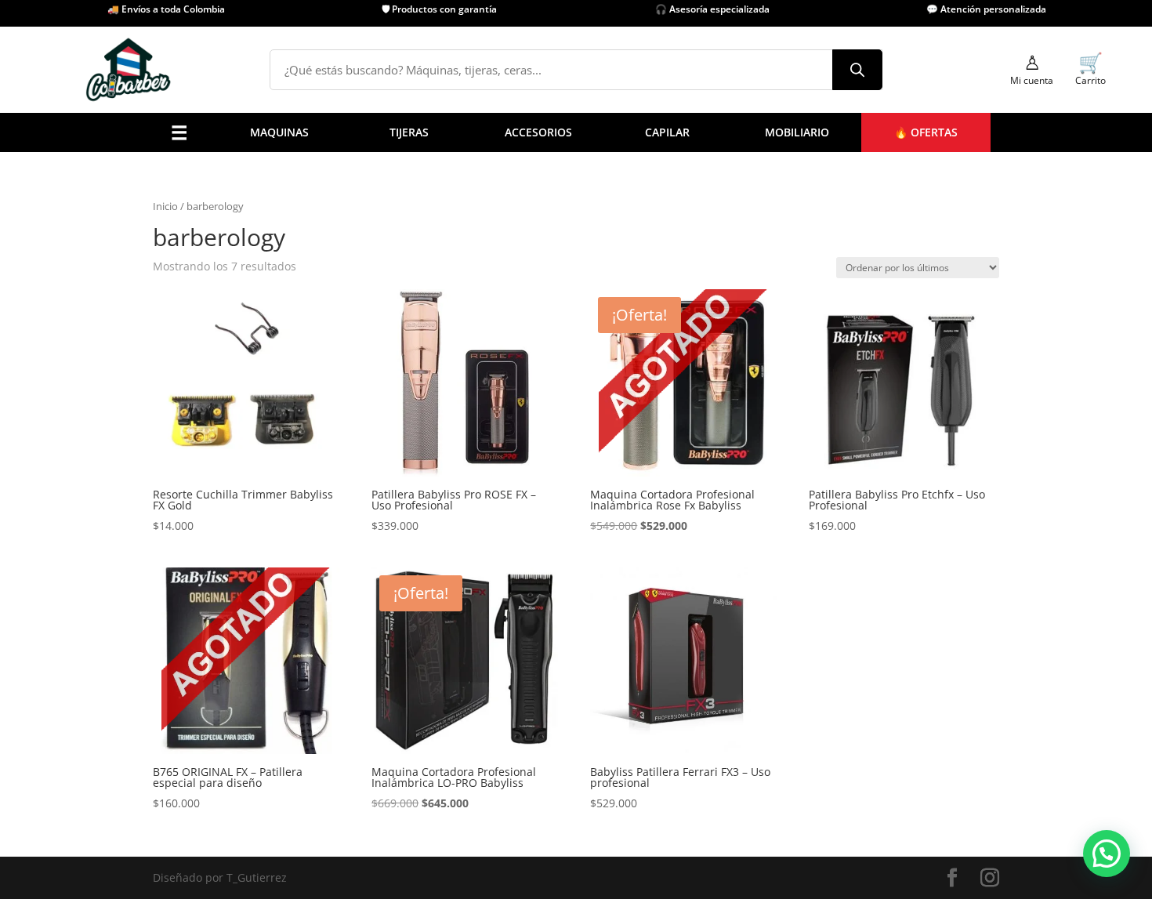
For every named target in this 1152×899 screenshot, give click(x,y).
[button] (1106, 853)
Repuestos (207, 389)
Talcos (348, 329)
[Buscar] (857, 69)
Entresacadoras (288, 369)
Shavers (201, 329)
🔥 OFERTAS (926, 132)
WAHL (609, 369)
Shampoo (477, 349)
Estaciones (547, 389)
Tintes (468, 389)
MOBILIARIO (797, 132)
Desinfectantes (371, 269)
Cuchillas (356, 229)
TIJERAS (409, 132)
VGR (604, 349)
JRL (602, 289)
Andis (609, 249)
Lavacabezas (552, 369)
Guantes (354, 349)
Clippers (202, 289)
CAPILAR (667, 132)
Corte (262, 349)
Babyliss (615, 269)
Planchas (203, 369)
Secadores (207, 349)
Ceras (467, 309)
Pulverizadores (371, 249)
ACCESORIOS (538, 132)
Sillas (533, 349)
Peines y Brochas (376, 309)
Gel (460, 329)
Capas (348, 209)
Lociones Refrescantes (390, 289)
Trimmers (205, 309)
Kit (255, 389)
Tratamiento (484, 369)
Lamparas (358, 389)
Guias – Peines (370, 369)
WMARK (615, 389)
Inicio (165, 206)
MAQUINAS (279, 132)
